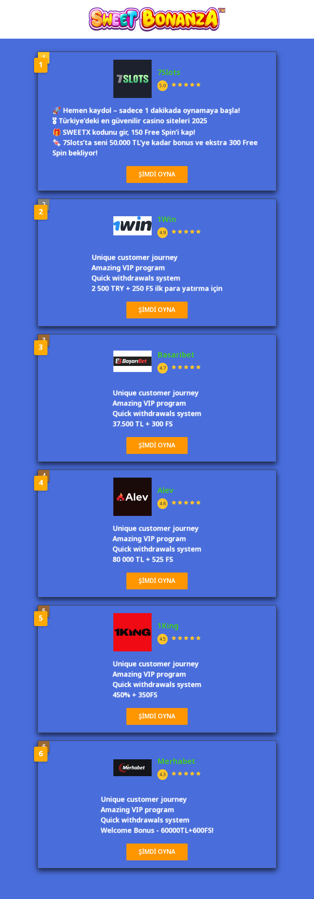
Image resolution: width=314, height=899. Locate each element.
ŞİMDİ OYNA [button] (157, 174)
